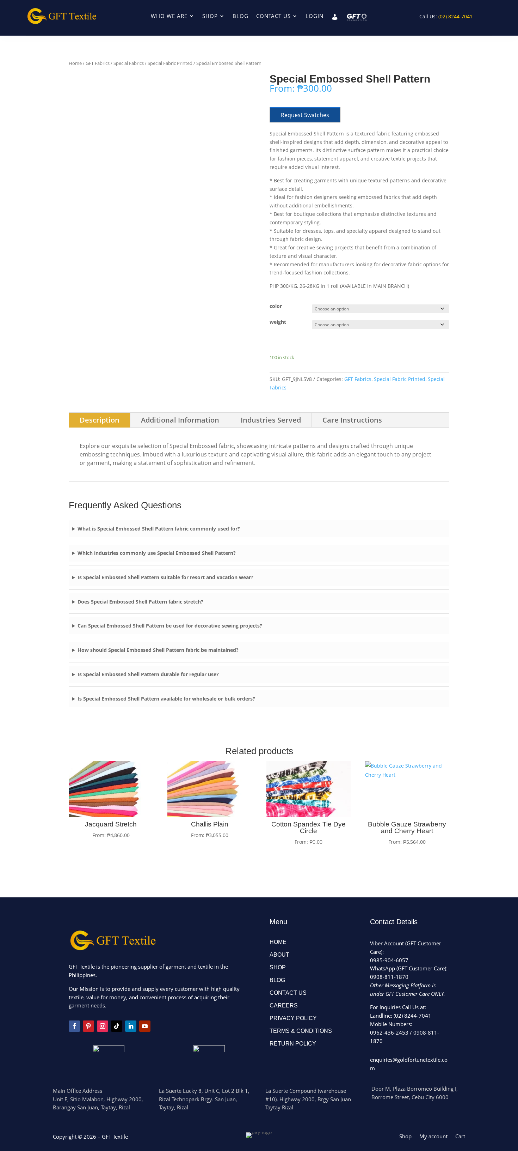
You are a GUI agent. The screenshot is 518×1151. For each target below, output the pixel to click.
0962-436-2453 (389, 1032)
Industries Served (271, 420)
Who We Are (169, 16)
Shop (210, 16)
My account (433, 1137)
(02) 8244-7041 (412, 1015)
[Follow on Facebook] (74, 1026)
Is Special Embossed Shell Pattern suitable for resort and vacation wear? (165, 577)
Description (99, 420)
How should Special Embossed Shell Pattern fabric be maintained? (158, 650)
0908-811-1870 (389, 976)
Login (314, 16)
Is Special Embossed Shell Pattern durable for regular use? (148, 674)
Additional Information (180, 420)
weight (278, 322)
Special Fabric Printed (170, 63)
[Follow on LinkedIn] (130, 1026)
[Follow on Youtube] (144, 1026)
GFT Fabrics (98, 63)
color (276, 306)
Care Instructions (352, 420)
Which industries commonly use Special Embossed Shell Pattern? (157, 553)
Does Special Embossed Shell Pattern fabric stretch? (140, 601)
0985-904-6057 (389, 960)
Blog (240, 16)
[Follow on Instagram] (102, 1026)
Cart (460, 1137)
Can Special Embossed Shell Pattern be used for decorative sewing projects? (170, 625)
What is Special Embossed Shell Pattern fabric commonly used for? (159, 528)
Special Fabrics (128, 63)
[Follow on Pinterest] (88, 1026)
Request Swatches (305, 115)
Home (75, 63)
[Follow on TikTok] (116, 1026)
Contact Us (273, 16)
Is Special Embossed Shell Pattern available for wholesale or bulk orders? (166, 698)
